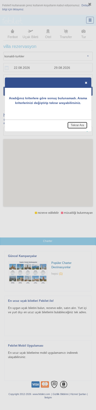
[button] (85, 82)
